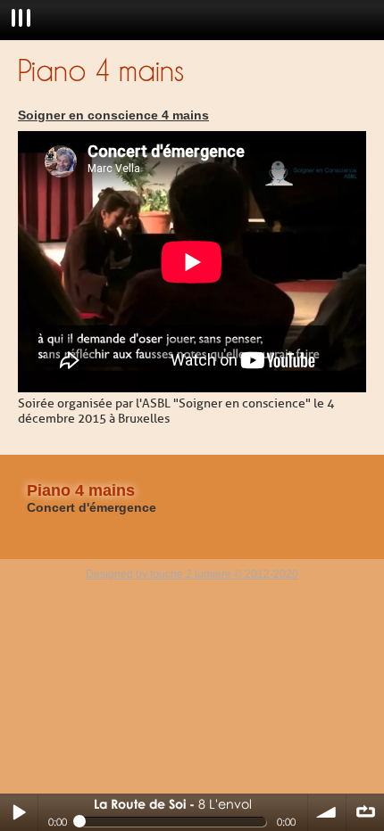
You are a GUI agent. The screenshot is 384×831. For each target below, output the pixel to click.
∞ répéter (365, 812)
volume (327, 812)
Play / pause (19, 812)
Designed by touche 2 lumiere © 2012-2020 (192, 574)
